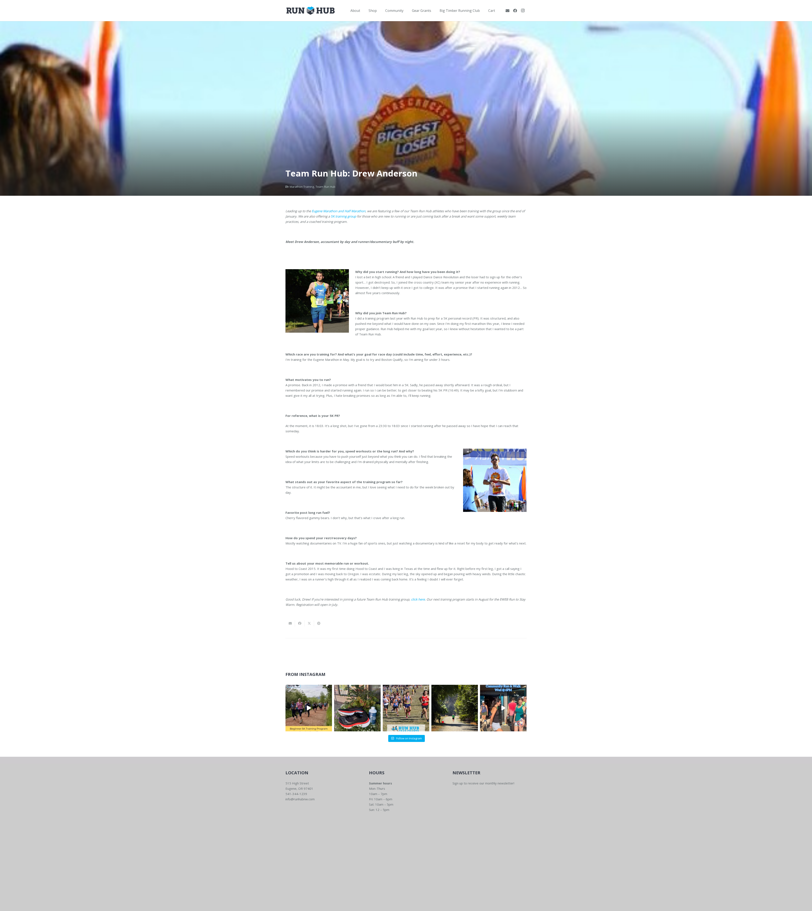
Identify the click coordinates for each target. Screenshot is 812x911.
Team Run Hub (325, 187)
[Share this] (299, 623)
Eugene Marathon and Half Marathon (338, 211)
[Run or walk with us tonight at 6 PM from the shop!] (503, 708)
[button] (363, 10)
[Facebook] (515, 10)
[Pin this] (319, 623)
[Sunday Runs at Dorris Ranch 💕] (454, 708)
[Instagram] (523, 10)
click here (418, 599)
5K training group (343, 216)
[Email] (507, 10)
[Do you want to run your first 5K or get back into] (308, 708)
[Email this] (290, 623)
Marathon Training (302, 187)
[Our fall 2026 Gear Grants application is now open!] (406, 708)
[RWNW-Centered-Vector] (310, 10)
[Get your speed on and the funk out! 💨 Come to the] (357, 708)
